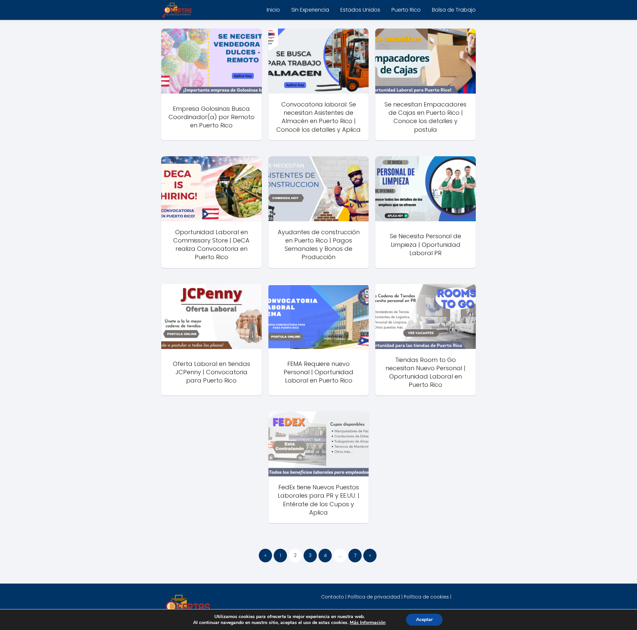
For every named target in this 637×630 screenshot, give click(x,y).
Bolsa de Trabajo (454, 10)
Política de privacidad (374, 597)
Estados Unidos (360, 10)
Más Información (368, 622)
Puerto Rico (406, 10)
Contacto (332, 597)
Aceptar (424, 619)
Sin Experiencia (310, 10)
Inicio (273, 10)
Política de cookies (426, 597)
